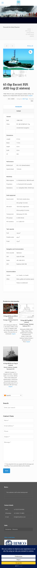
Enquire (30, 95)
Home (29, 29)
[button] (30, 52)
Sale (32, 101)
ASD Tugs (28, 31)
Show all (30, 46)
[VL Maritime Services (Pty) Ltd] (18, 2)
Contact (19, 111)
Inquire (13, 334)
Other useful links (9, 537)
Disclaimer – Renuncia (11, 529)
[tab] (18, 107)
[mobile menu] (2, 2)
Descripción (18, 106)
